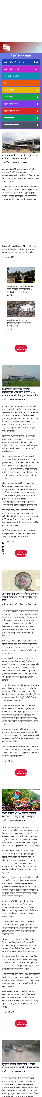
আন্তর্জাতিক (6, 162)
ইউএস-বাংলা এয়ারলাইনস (12, 466)
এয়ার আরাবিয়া (18, 463)
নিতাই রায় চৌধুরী (12, 845)
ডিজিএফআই (7, 691)
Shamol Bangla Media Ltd (20, 246)
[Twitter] (3, 546)
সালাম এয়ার (30, 459)
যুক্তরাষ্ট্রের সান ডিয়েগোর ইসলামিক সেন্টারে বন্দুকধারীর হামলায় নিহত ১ (19, 323)
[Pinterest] (3, 550)
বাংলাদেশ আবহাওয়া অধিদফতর (21, 1084)
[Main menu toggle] (36, 47)
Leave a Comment (20, 162)
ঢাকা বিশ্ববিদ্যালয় (26, 883)
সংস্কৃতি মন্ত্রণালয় (14, 833)
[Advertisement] (21, 21)
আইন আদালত (7, 604)
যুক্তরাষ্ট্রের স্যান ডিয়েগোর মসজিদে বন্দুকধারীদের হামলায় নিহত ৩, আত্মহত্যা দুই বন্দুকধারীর (21, 289)
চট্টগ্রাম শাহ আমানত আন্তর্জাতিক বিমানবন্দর (18, 415)
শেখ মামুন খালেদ (29, 670)
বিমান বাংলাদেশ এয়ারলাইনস (13, 486)
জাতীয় (4, 399)
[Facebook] (3, 543)
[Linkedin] (3, 554)
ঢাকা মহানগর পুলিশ (26, 629)
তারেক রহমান (20, 708)
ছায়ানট (10, 901)
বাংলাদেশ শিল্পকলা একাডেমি (13, 939)
